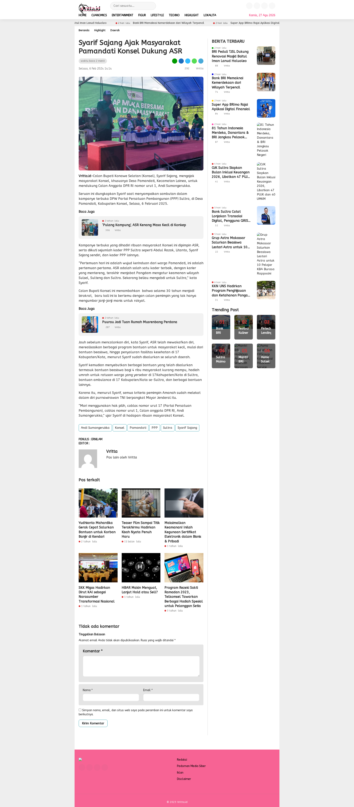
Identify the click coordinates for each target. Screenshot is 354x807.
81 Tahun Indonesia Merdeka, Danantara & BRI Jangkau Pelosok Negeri (202, 22)
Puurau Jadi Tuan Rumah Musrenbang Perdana (139, 322)
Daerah (115, 30)
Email (148, 690)
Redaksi (182, 759)
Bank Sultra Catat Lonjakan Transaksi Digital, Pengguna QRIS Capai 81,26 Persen (230, 216)
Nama (88, 690)
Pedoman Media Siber (191, 766)
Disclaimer (184, 779)
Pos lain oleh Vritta (121, 457)
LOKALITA (210, 15)
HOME (82, 15)
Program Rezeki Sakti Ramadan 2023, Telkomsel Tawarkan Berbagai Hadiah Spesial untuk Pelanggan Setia (184, 597)
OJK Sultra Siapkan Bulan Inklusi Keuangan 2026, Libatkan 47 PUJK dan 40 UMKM (231, 172)
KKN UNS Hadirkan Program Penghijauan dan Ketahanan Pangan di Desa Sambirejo (231, 291)
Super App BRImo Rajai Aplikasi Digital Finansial (100, 22)
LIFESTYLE (157, 15)
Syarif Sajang (187, 428)
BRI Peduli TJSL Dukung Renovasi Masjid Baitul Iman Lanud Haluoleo (230, 56)
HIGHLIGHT (192, 15)
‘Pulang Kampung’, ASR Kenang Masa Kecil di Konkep (144, 225)
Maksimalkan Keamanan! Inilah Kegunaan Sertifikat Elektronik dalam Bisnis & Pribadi (183, 532)
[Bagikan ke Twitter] (188, 60)
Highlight (100, 30)
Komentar (93, 651)
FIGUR (142, 15)
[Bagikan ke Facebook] (181, 60)
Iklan (180, 772)
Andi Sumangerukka (95, 428)
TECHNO (174, 15)
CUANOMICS (99, 15)
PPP (155, 428)
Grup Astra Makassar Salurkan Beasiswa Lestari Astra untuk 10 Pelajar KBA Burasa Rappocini (229, 242)
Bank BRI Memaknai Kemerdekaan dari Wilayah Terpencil (227, 82)
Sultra (167, 428)
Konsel (119, 428)
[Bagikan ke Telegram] (200, 60)
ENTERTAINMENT (122, 15)
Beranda (84, 30)
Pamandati (138, 428)
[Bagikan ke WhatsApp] (194, 60)
